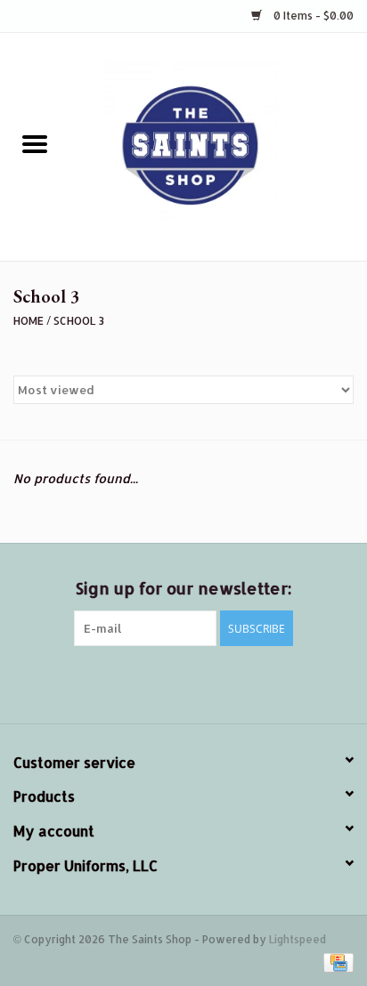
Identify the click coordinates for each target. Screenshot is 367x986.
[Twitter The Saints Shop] (119, 682)
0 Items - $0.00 (312, 15)
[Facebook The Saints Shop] (87, 682)
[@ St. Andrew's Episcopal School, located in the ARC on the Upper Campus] (218, 145)
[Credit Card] (335, 961)
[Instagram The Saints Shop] (279, 682)
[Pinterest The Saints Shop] (183, 682)
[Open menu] (34, 143)
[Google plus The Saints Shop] (151, 682)
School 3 (78, 320)
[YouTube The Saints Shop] (215, 682)
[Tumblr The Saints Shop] (247, 682)
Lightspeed (297, 939)
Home (28, 320)
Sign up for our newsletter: (183, 587)
